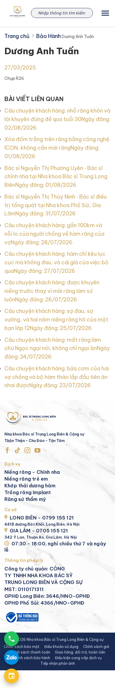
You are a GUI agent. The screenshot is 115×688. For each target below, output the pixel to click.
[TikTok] (17, 450)
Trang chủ (16, 36)
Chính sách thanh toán (30, 652)
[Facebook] (7, 450)
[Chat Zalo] (11, 657)
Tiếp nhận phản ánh (57, 663)
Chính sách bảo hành (31, 658)
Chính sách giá (96, 646)
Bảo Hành (48, 36)
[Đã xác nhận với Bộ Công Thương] (21, 616)
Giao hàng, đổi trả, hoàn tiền (80, 652)
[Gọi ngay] (11, 638)
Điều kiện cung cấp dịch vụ (78, 658)
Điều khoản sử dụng (61, 646)
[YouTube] (37, 450)
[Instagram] (27, 450)
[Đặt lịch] (11, 676)
